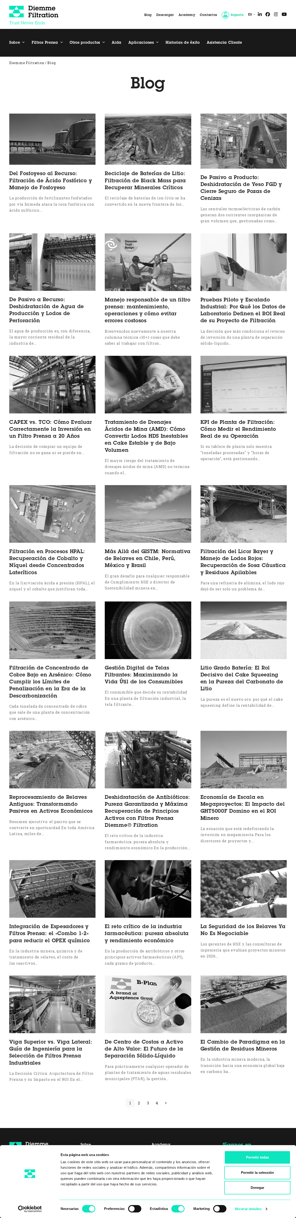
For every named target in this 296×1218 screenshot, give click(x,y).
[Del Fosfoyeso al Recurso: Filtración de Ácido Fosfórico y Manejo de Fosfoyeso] (52, 139)
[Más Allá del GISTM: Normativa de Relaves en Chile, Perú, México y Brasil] (148, 513)
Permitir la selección (257, 1173)
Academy (187, 15)
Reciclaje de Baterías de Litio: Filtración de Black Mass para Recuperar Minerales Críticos (145, 181)
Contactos (208, 15)
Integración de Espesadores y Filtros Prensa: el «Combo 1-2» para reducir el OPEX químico (49, 934)
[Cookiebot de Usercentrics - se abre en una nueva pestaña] (30, 1209)
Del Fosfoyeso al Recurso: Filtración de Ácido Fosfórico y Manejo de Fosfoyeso (50, 181)
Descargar (165, 15)
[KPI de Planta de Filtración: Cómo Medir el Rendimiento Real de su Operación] (243, 384)
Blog (148, 15)
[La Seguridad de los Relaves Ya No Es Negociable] (243, 888)
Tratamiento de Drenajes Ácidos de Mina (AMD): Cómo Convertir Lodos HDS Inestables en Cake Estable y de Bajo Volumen (146, 436)
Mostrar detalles (248, 1209)
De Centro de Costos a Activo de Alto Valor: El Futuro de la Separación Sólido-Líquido (144, 1049)
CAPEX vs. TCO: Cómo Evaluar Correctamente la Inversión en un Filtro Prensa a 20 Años (50, 429)
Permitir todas (257, 1157)
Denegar (257, 1188)
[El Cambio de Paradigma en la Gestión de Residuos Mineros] (243, 1004)
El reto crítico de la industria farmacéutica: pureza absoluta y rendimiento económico (147, 934)
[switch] (134, 1208)
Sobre (85, 1145)
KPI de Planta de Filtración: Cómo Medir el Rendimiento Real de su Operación (238, 429)
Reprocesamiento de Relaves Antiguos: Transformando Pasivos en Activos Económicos (51, 804)
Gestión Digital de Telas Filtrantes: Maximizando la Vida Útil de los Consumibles (144, 675)
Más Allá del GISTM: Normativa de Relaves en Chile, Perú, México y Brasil (148, 559)
